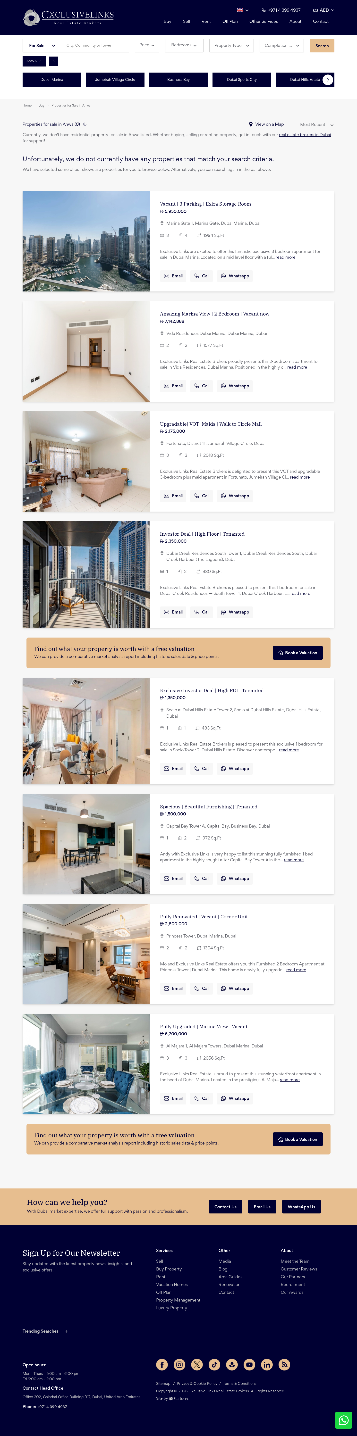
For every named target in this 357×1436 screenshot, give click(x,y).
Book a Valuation (301, 653)
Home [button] (27, 105)
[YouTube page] (249, 1364)
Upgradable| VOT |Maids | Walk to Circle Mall (211, 424)
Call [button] (205, 276)
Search (322, 46)
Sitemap (163, 1384)
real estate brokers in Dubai (305, 135)
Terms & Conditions (239, 1384)
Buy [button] (167, 22)
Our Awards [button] (292, 1293)
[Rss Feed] (284, 1364)
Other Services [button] (263, 22)
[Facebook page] (162, 1364)
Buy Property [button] (169, 1269)
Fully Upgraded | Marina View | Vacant (203, 1026)
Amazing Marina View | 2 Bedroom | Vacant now (215, 313)
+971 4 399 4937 (52, 1407)
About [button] (295, 22)
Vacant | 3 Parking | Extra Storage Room (205, 203)
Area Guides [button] (230, 1277)
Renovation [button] (229, 1285)
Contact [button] (321, 22)
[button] (68, 17)
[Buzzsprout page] (232, 1364)
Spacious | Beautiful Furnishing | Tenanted (208, 806)
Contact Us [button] (225, 1207)
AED (324, 11)
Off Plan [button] (230, 22)
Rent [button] (206, 22)
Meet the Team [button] (295, 1262)
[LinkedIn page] (267, 1364)
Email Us (262, 1207)
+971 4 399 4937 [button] (284, 11)
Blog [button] (223, 1269)
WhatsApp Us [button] (301, 1207)
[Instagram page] (179, 1364)
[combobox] (97, 46)
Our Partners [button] (293, 1277)
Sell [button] (186, 22)
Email (177, 276)
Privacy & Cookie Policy (197, 1384)
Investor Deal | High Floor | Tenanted (202, 534)
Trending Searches (41, 1332)
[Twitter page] (197, 1364)
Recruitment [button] (293, 1285)
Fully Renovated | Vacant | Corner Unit (204, 916)
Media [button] (225, 1262)
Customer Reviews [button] (299, 1269)
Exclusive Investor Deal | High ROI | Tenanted (212, 690)
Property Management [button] (178, 1301)
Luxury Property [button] (171, 1308)
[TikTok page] (214, 1364)
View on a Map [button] (269, 125)
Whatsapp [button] (239, 276)
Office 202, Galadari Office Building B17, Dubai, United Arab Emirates (81, 1397)
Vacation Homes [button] (172, 1285)
